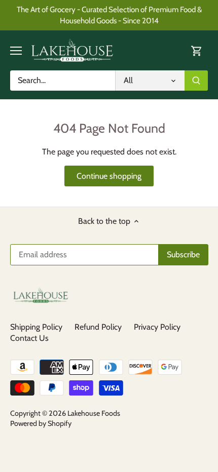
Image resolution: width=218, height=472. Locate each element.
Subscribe (170, 262)
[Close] (206, 176)
